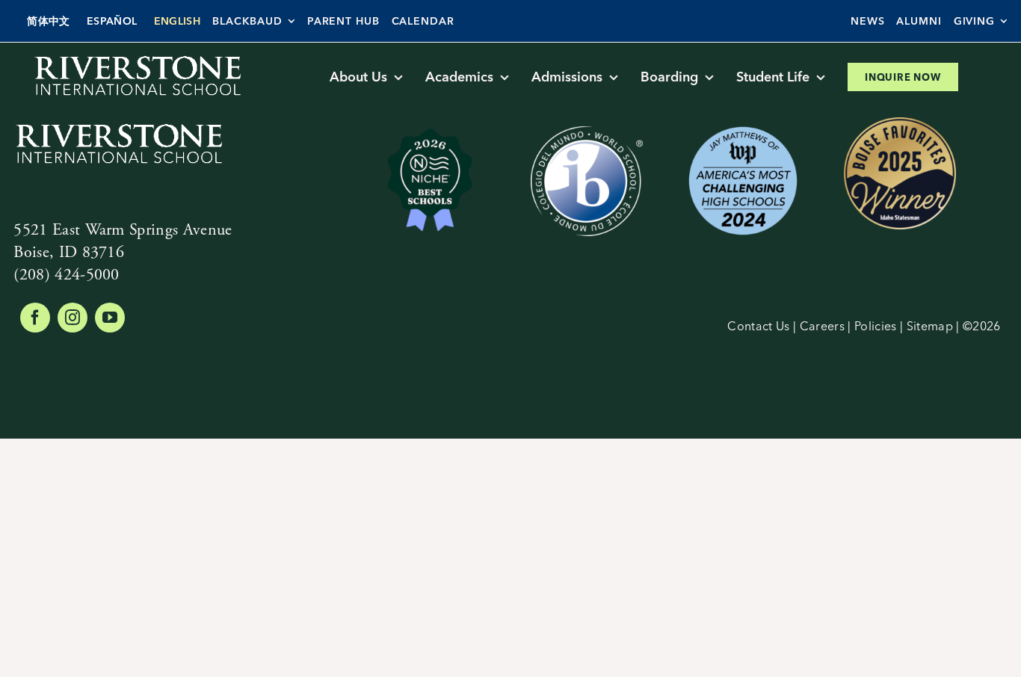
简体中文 (48, 21)
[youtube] (110, 318)
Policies (875, 325)
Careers (822, 325)
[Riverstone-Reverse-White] (136, 57)
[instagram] (72, 318)
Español (112, 21)
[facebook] (35, 318)
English (177, 21)
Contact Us (758, 325)
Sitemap (930, 325)
